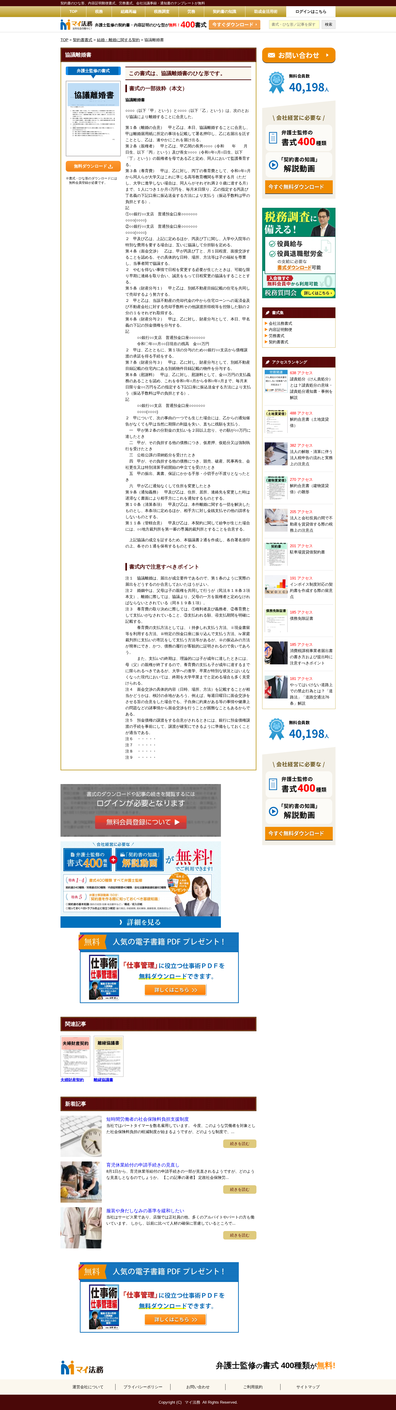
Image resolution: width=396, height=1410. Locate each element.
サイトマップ (308, 1387)
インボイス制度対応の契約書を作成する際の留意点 (311, 590)
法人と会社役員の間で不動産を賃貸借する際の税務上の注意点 (311, 524)
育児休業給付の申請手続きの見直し (143, 1164)
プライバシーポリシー (143, 1387)
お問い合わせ (198, 1387)
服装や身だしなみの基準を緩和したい (145, 1210)
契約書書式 (278, 342)
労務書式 (276, 336)
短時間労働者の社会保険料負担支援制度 (147, 1119)
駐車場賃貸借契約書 (307, 552)
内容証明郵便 (280, 329)
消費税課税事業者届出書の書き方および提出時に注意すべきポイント (311, 657)
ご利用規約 (253, 1387)
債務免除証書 (301, 618)
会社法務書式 (280, 323)
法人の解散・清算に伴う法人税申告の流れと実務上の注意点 (311, 457)
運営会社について (88, 1387)
